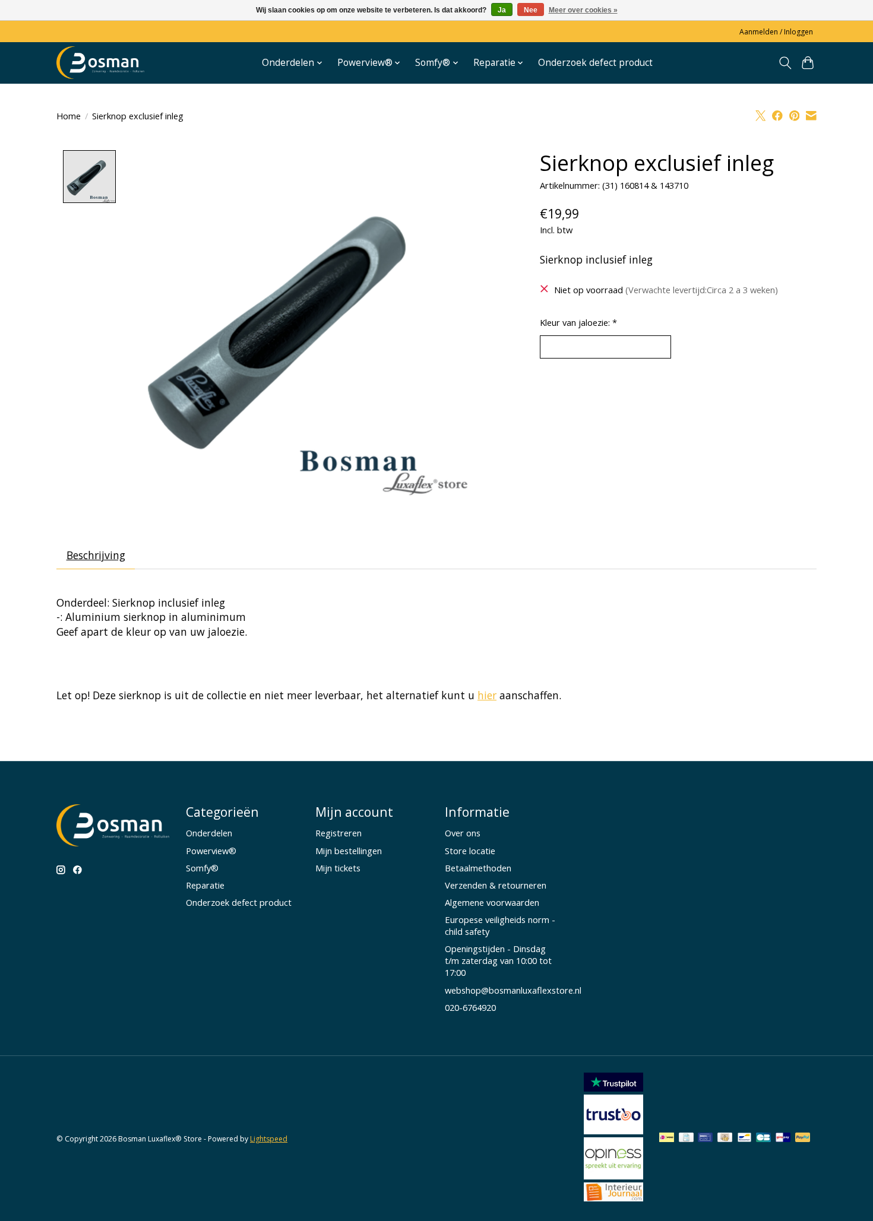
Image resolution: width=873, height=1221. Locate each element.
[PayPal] (803, 1138)
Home (68, 116)
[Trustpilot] (613, 1087)
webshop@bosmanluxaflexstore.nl (513, 990)
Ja (502, 10)
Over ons (462, 833)
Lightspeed (268, 1139)
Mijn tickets (337, 868)
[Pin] (705, 1138)
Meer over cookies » (583, 10)
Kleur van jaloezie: (578, 322)
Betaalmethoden (478, 868)
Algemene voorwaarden (492, 902)
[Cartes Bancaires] (763, 1138)
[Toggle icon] (784, 63)
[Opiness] (613, 1175)
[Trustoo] (613, 1130)
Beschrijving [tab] (96, 555)
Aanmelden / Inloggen (776, 32)
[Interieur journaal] (613, 1197)
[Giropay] (783, 1138)
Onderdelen (209, 833)
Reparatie (205, 885)
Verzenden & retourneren (495, 885)
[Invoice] (686, 1138)
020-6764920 (470, 1007)
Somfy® (202, 868)
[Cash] (724, 1138)
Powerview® (211, 851)
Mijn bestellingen (348, 851)
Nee (530, 10)
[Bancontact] (744, 1138)
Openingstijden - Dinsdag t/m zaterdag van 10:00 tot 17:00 (498, 960)
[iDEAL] (666, 1138)
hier (486, 695)
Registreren (338, 833)
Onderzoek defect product (595, 62)
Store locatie (470, 851)
